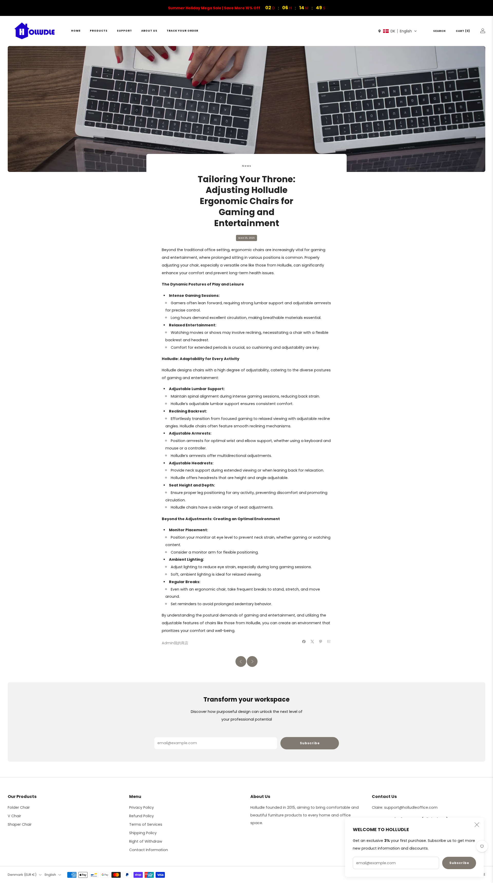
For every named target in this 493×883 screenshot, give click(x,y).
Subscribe (459, 863)
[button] (397, 31)
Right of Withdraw (145, 841)
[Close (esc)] (477, 825)
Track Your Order (182, 31)
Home (76, 31)
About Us (149, 31)
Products (99, 31)
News (246, 166)
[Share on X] (312, 641)
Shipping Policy (143, 832)
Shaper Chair (20, 824)
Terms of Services (145, 824)
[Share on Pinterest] (320, 641)
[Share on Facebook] (304, 641)
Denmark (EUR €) (22, 874)
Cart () (463, 31)
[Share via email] (329, 641)
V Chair (14, 815)
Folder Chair (19, 807)
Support (124, 31)
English (50, 874)
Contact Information (148, 849)
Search (439, 31)
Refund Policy (141, 815)
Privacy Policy (141, 807)
